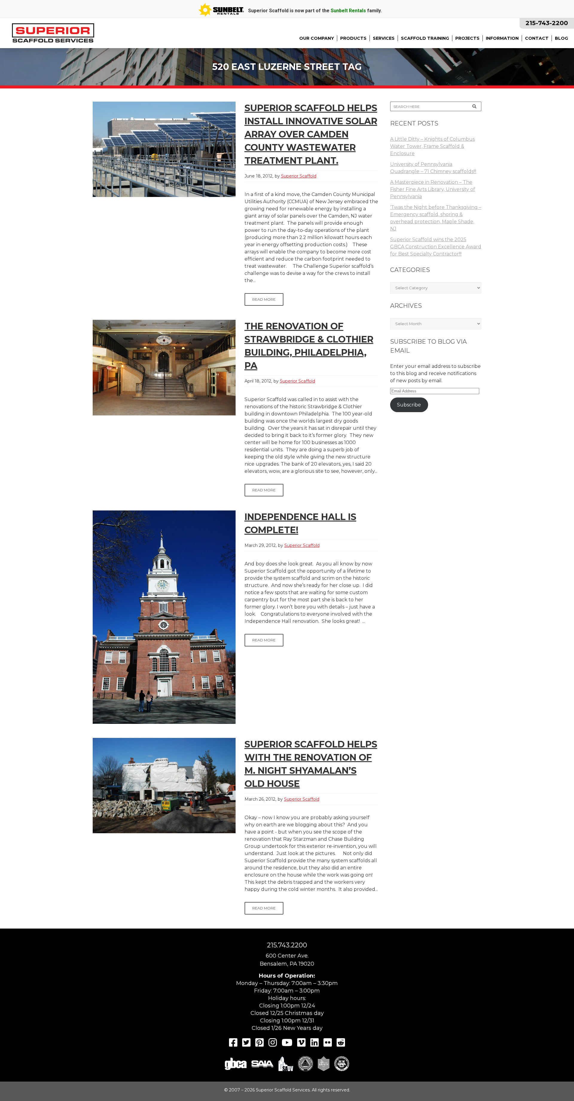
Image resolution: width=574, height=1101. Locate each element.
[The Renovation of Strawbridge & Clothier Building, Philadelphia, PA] (164, 367)
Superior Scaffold (298, 176)
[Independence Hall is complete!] (164, 617)
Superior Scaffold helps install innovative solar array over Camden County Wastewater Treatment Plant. (311, 134)
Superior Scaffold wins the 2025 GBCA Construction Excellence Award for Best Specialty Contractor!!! (435, 247)
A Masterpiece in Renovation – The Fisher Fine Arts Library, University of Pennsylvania (432, 189)
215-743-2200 (547, 23)
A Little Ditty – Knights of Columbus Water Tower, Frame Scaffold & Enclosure (432, 146)
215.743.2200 (287, 945)
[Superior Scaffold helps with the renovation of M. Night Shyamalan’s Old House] (164, 785)
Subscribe (409, 405)
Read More (264, 299)
